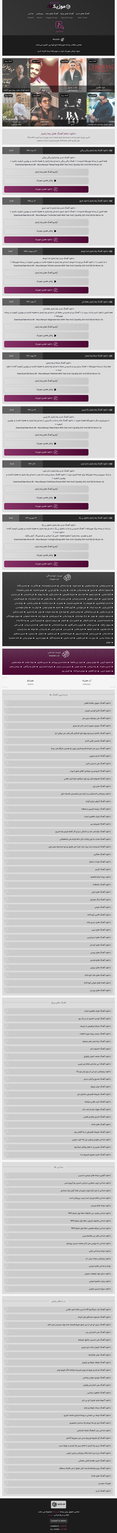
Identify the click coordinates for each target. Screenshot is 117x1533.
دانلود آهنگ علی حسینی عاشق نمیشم (94, 1340)
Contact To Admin (58, 1521)
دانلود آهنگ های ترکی (101, 892)
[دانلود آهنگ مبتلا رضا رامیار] (102, 389)
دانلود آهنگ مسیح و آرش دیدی (97, 1079)
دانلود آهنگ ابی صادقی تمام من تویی (94, 1064)
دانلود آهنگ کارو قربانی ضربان (98, 710)
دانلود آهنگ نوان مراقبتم (100, 1355)
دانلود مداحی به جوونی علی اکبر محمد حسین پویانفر (88, 1243)
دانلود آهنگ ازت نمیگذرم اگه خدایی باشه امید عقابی (88, 1309)
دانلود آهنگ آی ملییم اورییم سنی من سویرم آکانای (88, 1438)
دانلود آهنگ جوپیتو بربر (100, 824)
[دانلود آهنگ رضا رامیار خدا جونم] (102, 281)
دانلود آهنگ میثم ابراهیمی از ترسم (95, 1026)
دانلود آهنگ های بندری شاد (99, 922)
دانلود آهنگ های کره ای (100, 945)
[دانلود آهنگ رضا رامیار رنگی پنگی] (102, 180)
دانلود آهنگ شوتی (102, 907)
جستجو (59, 31)
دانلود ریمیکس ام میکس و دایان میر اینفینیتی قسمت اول (86, 793)
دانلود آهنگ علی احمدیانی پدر (98, 1332)
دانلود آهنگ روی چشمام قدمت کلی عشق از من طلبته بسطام (85, 1468)
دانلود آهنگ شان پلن (102, 786)
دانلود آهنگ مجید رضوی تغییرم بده (95, 1154)
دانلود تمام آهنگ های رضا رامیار (58, 134)
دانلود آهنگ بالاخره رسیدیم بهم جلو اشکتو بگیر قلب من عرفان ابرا (83, 733)
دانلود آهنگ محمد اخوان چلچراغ (97, 1056)
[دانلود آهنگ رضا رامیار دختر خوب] (102, 497)
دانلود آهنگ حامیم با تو (100, 1049)
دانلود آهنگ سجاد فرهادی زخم (97, 1408)
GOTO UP (61, 1504)
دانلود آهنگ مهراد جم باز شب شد (96, 1109)
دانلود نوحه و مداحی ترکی (100, 1251)
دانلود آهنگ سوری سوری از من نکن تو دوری (92, 725)
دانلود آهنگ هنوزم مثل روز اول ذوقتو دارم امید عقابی (87, 778)
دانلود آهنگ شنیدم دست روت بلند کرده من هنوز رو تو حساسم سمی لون (80, 846)
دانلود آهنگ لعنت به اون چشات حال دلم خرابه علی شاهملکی (85, 839)
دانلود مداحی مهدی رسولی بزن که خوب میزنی (91, 1139)
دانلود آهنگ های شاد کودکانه (98, 975)
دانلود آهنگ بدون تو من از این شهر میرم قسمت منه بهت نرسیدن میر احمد (79, 1324)
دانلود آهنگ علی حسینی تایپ (98, 763)
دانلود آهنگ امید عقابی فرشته (98, 1101)
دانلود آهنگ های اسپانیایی (99, 937)
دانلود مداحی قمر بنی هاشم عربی (96, 1236)
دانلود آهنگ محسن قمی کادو (98, 741)
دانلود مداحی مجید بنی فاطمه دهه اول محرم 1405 (89, 1213)
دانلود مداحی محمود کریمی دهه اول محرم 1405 (90, 1221)
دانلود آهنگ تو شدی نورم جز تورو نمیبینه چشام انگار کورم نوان (84, 1370)
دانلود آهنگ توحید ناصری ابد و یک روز (94, 1018)
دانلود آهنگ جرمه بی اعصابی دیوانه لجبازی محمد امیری (87, 1415)
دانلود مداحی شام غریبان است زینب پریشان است (90, 1198)
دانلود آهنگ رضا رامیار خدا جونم (94, 251)
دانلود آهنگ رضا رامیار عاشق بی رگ (93, 518)
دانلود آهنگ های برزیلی (100, 967)
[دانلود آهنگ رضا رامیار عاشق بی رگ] (102, 555)
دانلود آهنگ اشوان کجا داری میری (96, 1347)
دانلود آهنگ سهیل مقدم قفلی (97, 703)
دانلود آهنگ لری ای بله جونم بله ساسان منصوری (90, 1423)
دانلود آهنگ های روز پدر (100, 990)
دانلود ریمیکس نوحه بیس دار (98, 1258)
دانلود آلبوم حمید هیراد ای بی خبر (96, 1400)
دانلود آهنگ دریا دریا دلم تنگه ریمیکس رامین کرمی (88, 1453)
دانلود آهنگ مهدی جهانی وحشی (97, 1377)
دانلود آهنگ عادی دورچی (100, 756)
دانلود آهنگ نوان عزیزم (101, 1086)
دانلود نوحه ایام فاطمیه (100, 877)
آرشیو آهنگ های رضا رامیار (46, 172)
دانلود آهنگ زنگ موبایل (100, 899)
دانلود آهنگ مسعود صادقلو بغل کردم (94, 1317)
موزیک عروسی (104, 1483)
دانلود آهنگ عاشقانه (102, 884)
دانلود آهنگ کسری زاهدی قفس (97, 1117)
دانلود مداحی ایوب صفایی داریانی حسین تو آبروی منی (87, 1183)
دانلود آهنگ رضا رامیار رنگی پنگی (94, 150)
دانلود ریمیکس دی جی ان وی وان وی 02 (93, 1071)
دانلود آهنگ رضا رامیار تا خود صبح (93, 201)
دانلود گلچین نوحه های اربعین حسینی (94, 1175)
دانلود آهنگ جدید (103, 1491)
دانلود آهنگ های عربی (101, 929)
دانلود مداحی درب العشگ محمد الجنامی (94, 1430)
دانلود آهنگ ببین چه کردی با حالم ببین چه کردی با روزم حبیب (85, 1445)
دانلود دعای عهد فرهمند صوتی (97, 1273)
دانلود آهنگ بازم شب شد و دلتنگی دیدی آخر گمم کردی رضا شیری (83, 831)
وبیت (50, 1515)
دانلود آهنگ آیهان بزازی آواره (98, 801)
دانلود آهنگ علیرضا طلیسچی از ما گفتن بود (92, 1132)
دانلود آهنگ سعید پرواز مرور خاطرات (95, 1033)
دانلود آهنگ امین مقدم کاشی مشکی (94, 1460)
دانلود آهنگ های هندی (100, 960)
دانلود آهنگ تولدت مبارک (100, 861)
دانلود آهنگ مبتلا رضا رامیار (96, 355)
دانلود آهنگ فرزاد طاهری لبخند (97, 816)
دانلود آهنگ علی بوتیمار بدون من (96, 718)
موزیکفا (59, 6)
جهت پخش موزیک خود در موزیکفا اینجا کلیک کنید (58, 51)
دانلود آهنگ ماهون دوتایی (99, 1392)
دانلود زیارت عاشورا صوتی (100, 1281)
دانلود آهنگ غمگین (102, 854)
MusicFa (56, 39)
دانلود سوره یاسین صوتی (100, 1289)
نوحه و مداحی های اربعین (100, 1266)
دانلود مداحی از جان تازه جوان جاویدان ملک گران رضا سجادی (86, 1190)
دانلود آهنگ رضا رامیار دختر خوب (94, 463)
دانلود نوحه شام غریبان (101, 1205)
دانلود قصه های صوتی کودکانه (97, 982)
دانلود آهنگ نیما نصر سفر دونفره (96, 1041)
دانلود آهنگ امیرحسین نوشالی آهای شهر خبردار (90, 771)
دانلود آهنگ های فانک (101, 1124)
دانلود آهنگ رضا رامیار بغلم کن (95, 301)
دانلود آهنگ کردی (103, 869)
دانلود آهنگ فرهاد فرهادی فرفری (96, 1362)
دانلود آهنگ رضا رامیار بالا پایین (94, 409)
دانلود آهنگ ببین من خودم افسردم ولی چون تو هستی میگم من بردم (81, 748)
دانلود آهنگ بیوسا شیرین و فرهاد (96, 809)
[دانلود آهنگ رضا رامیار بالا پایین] (102, 443)
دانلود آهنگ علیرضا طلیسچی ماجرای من (94, 1094)
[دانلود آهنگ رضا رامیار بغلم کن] (102, 335)
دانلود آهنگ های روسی (100, 952)
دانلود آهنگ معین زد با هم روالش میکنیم (92, 1147)
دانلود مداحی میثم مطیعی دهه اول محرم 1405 (91, 1228)
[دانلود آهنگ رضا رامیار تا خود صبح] (102, 231)
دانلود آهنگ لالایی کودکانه (99, 914)
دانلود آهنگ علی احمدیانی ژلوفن (97, 1385)
